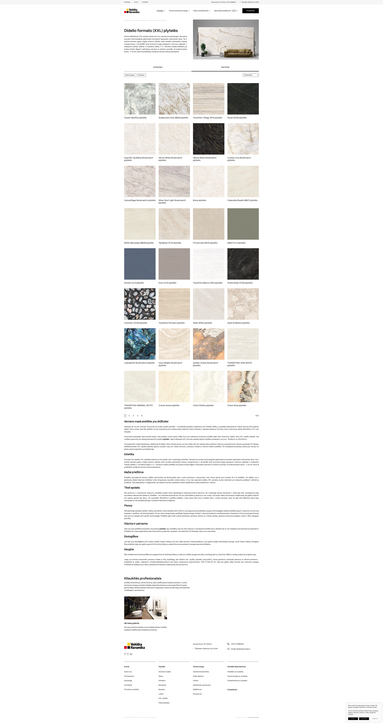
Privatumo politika (131, 689)
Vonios (195, 680)
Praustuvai (197, 694)
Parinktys (375, 718)
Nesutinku (364, 718)
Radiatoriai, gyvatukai (201, 685)
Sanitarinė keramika (201, 672)
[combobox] (251, 75)
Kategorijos (143, 20)
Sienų (161, 676)
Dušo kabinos (198, 676)
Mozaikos (162, 685)
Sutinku (353, 718)
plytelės (166, 439)
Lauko (161, 694)
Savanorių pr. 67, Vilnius (218, 2)
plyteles (162, 529)
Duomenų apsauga (253, 717)
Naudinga (128, 680)
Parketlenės (232, 690)
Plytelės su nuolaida (235, 672)
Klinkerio (162, 680)
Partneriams (129, 676)
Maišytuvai (197, 689)
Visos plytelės (134, 20)
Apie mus (128, 672)
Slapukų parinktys (241, 717)
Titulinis (126, 20)
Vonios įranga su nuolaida (237, 676)
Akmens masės (165, 672)
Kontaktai (128, 685)
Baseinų (162, 689)
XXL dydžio (163, 698)
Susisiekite (250, 10)
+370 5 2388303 (231, 2)
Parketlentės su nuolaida (237, 680)
